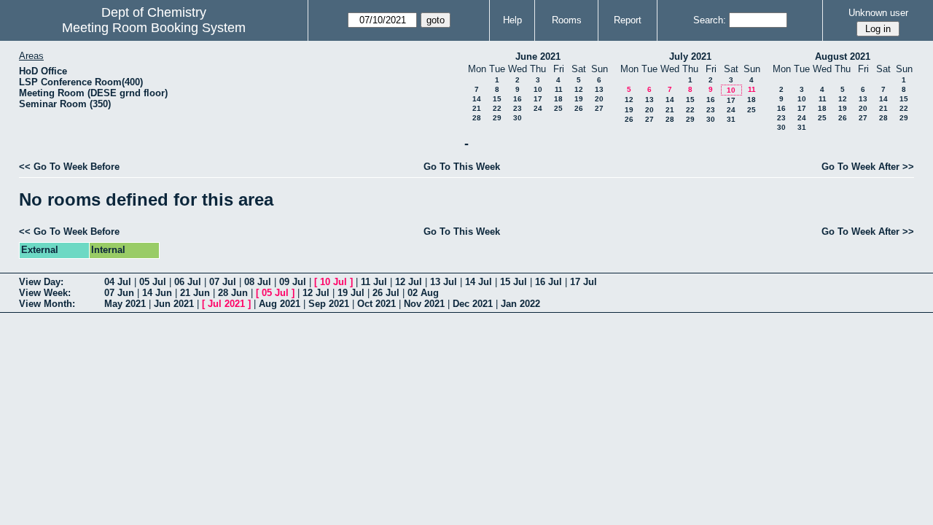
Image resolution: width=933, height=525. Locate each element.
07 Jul (222, 281)
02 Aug (423, 292)
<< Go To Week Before (69, 166)
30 (517, 118)
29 (497, 118)
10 (538, 89)
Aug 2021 (279, 303)
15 (497, 99)
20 (599, 99)
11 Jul (374, 281)
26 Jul (385, 292)
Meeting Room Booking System (154, 27)
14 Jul (478, 281)
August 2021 (842, 56)
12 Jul (408, 281)
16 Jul (548, 281)
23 (517, 108)
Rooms (567, 20)
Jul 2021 (226, 303)
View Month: (47, 303)
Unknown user (878, 12)
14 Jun (157, 292)
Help (512, 20)
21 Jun (195, 292)
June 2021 (538, 56)
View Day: (41, 281)
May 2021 (125, 303)
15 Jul (513, 281)
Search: (709, 20)
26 (578, 108)
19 (578, 99)
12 (578, 89)
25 (558, 108)
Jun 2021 (174, 303)
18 (558, 99)
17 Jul (583, 281)
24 (538, 108)
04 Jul (117, 281)
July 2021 (690, 56)
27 (599, 108)
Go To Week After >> (867, 166)
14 (476, 99)
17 (538, 99)
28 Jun (233, 292)
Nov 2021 (424, 303)
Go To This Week (461, 166)
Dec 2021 (473, 303)
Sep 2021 (328, 303)
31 (731, 119)
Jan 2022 (520, 303)
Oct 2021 (376, 303)
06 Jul (187, 281)
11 (559, 89)
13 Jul (443, 281)
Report (627, 20)
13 (599, 89)
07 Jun (119, 292)
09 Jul (292, 281)
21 (476, 108)
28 (476, 118)
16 (517, 99)
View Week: (45, 292)
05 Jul (152, 281)
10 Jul (333, 281)
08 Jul (257, 281)
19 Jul (350, 292)
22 (497, 108)
